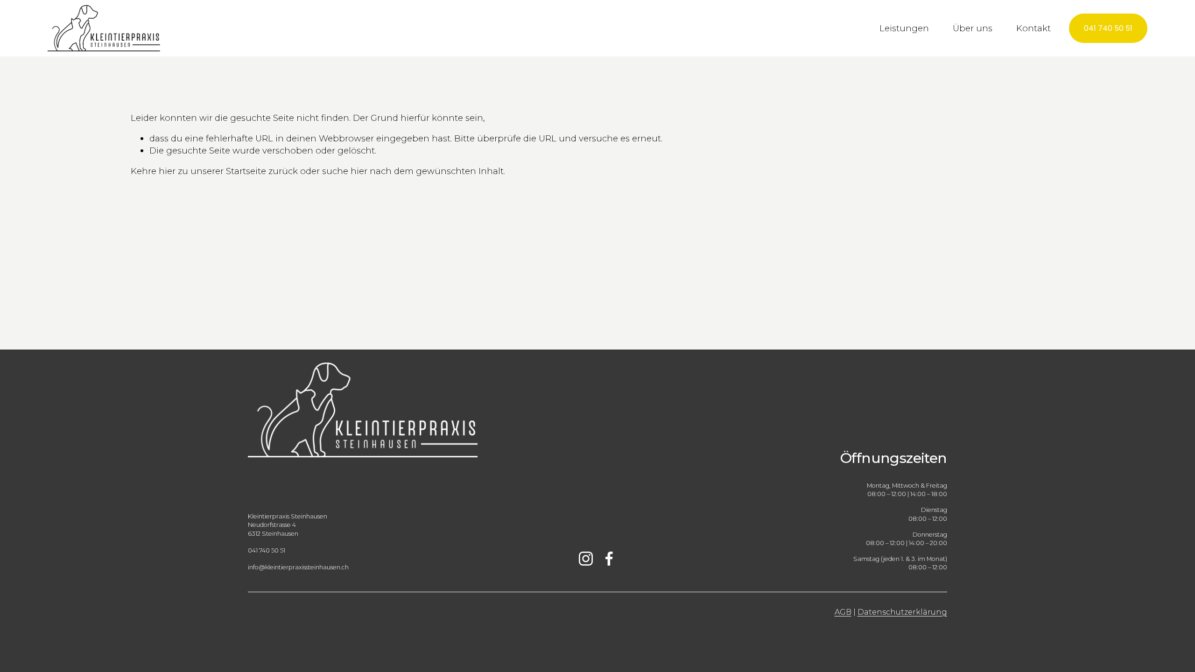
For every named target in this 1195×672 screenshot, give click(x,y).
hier (167, 171)
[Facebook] (609, 558)
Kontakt (1033, 28)
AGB (843, 612)
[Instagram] (585, 558)
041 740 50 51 (1108, 28)
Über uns (972, 28)
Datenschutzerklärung (902, 612)
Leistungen (904, 28)
